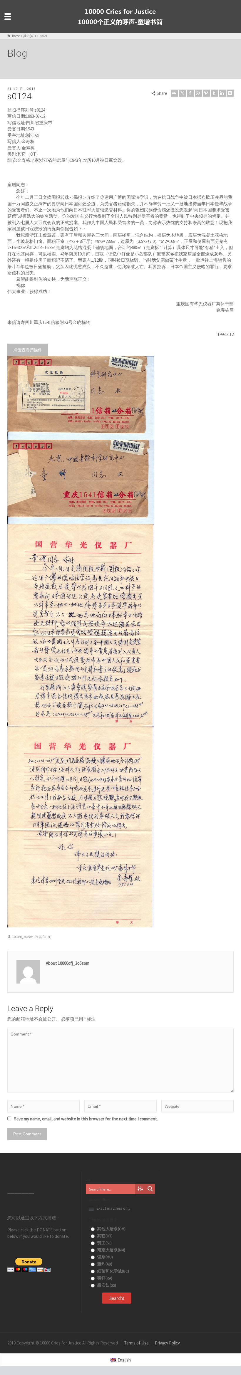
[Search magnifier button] (150, 1189)
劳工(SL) (104, 1242)
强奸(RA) (104, 1278)
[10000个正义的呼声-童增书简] (120, 16)
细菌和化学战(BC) (112, 1271)
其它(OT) (45, 937)
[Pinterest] (206, 93)
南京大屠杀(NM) (110, 1250)
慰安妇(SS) (106, 1285)
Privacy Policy (167, 1343)
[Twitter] (182, 93)
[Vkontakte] (230, 93)
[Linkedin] (222, 93)
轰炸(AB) (104, 1264)
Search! (116, 1298)
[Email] (174, 93)
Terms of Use (136, 1343)
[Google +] (198, 93)
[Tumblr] (214, 93)
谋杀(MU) (104, 1257)
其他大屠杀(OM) (110, 1228)
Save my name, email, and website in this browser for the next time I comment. (86, 1119)
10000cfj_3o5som (22, 937)
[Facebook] (190, 93)
